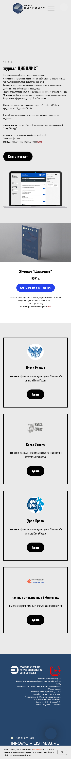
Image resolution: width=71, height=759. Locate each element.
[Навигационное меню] (64, 7)
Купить (16, 726)
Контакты (18, 721)
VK (49, 723)
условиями (37, 749)
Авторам (17, 711)
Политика (18, 731)
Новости (17, 716)
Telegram (54, 718)
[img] (51, 8)
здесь (39, 141)
